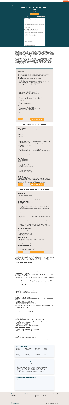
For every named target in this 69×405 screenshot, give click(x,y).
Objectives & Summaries (34, 1)
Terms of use (52, 403)
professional (18, 274)
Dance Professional (27, 349)
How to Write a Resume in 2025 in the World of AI (40, 396)
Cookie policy (56, 403)
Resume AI (13, 402)
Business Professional (37, 350)
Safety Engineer (46, 350)
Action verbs (18, 292)
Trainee (45, 355)
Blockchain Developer (37, 354)
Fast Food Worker (18, 350)
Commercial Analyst (36, 349)
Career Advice (40, 1)
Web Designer (45, 354)
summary (21, 274)
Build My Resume (66, 1)
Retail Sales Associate (27, 355)
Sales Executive (18, 348)
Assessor (35, 355)
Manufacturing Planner (18, 355)
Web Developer (45, 348)
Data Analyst (26, 350)
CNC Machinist (17, 354)
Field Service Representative (28, 348)
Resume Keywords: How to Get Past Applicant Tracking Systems (40, 399)
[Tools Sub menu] (47, 1)
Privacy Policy (47, 403)
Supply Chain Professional (37, 348)
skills (40, 258)
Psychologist (45, 349)
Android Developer (27, 354)
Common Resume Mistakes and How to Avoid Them (40, 398)
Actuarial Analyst (18, 349)
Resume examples (13, 395)
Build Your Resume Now (34, 13)
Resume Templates (23, 1)
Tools (45, 1)
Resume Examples (28, 1)
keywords (19, 312)
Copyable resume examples (41, 16)
